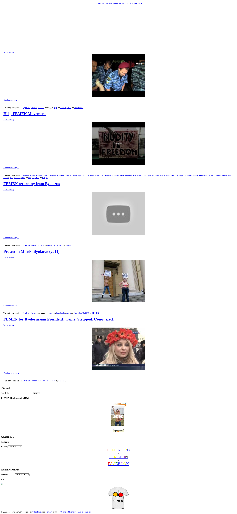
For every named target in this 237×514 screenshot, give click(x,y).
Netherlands (165, 175)
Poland (173, 175)
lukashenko (60, 313)
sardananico (78, 108)
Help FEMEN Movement (24, 113)
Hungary (115, 175)
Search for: (5, 393)
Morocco (155, 175)
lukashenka (51, 313)
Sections (4, 446)
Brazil (46, 175)
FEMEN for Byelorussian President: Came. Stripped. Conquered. (58, 319)
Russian (34, 108)
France (93, 175)
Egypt (80, 175)
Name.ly (49, 512)
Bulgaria (52, 175)
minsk (68, 313)
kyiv (55, 108)
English (86, 175)
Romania (188, 175)
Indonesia (128, 175)
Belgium (39, 175)
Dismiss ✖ (138, 3)
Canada (68, 175)
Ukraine (41, 108)
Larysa (45, 178)
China (74, 175)
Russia (195, 175)
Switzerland (226, 175)
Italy (144, 175)
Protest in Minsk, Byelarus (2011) (31, 251)
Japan (149, 175)
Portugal (180, 175)
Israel (139, 175)
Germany (107, 175)
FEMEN (69, 245)
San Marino (203, 175)
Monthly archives (8, 474)
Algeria (26, 175)
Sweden (217, 175)
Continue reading (11, 100)
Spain (211, 175)
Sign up (88, 512)
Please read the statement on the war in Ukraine (114, 3)
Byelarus (26, 108)
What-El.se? (37, 512)
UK (11, 178)
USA (23, 178)
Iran (134, 175)
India (122, 175)
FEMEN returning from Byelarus (31, 183)
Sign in (80, 512)
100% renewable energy (67, 512)
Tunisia (6, 178)
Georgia (100, 175)
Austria (32, 175)
